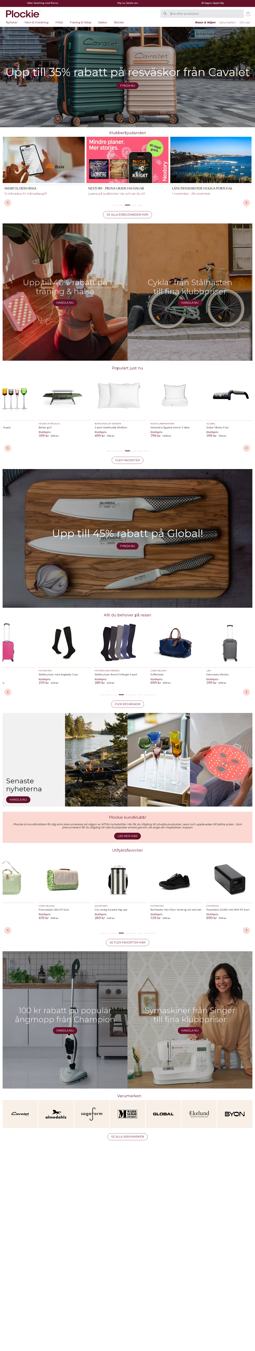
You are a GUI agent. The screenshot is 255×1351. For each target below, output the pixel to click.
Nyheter (12, 22)
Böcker (119, 22)
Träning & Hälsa (80, 22)
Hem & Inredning (37, 22)
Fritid (59, 22)
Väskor (102, 22)
